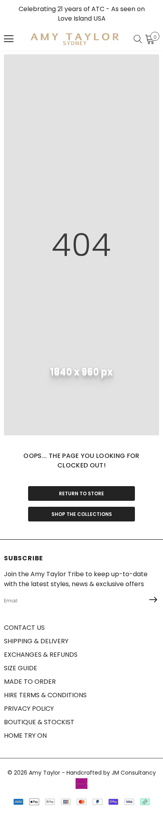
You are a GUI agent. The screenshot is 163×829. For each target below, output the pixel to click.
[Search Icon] (138, 38)
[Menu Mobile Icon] (8, 39)
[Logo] (74, 38)
